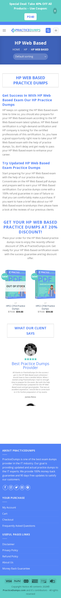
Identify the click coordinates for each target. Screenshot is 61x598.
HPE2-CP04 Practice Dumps (15, 307)
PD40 (30, 17)
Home (16, 49)
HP (25, 49)
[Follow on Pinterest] (27, 487)
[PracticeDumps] (25, 30)
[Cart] (55, 30)
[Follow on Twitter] (16, 487)
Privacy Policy (10, 550)
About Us (7, 562)
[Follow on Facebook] (5, 487)
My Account (9, 507)
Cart (4, 513)
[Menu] (4, 30)
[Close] (55, 11)
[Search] (48, 30)
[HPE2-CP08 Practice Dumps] (45, 284)
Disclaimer (8, 544)
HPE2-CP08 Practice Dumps (45, 307)
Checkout (7, 519)
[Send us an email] (22, 487)
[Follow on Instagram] (10, 487)
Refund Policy (10, 556)
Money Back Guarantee (16, 568)
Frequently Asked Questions (18, 526)
